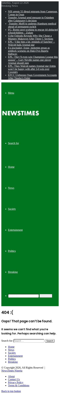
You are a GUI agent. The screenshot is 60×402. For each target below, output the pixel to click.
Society (12, 208)
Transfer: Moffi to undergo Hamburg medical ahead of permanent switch (32, 25)
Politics (12, 251)
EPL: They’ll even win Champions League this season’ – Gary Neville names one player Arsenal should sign (33, 59)
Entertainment (15, 229)
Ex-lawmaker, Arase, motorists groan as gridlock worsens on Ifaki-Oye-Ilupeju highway (29, 50)
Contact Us (14, 379)
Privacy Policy (15, 382)
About (11, 376)
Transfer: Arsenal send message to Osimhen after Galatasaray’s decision (31, 19)
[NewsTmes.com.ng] (20, 119)
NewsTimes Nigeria (11, 370)
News (11, 187)
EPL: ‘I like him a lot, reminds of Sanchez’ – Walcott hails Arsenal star (31, 43)
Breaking (13, 272)
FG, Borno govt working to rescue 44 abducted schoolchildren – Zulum (33, 31)
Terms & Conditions (18, 385)
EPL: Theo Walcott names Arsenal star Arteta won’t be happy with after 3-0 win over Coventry (32, 69)
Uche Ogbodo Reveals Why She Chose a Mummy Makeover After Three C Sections (30, 37)
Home (11, 166)
